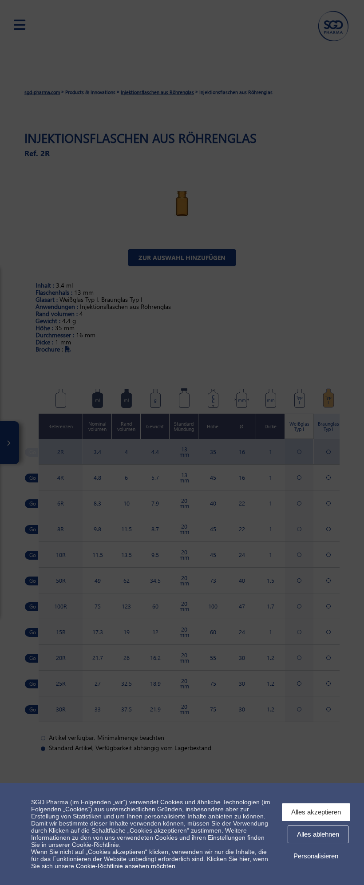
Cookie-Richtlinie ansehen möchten (125, 865)
